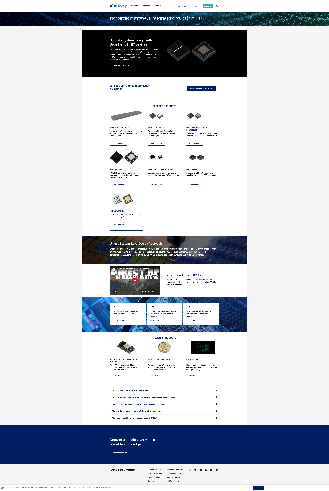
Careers (151, 481)
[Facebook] (206, 470)
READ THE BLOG (191, 321)
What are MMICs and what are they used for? (130, 390)
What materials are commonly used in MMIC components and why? (139, 404)
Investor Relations (155, 469)
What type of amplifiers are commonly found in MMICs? (134, 418)
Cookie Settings (247, 487)
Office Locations (154, 477)
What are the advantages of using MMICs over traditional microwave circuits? (143, 397)
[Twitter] (195, 470)
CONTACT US (208, 6)
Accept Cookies (259, 487)
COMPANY (157, 6)
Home (111, 28)
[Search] (217, 6)
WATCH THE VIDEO (119, 321)
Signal (127, 28)
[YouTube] (201, 470)
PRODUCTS (146, 6)
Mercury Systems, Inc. (175, 469)
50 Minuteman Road (174, 473)
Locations (194, 6)
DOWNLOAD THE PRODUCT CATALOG (201, 89)
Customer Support (183, 6)
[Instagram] (212, 470)
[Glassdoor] (217, 470)
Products (119, 28)
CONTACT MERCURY (120, 453)
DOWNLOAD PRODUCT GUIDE (122, 65)
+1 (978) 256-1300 (173, 481)
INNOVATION (135, 6)
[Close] (326, 488)
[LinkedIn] (190, 470)
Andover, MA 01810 (173, 477)
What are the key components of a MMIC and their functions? (137, 411)
